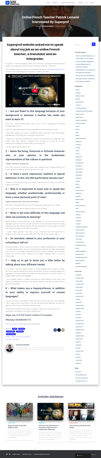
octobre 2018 (79, 339)
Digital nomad (79, 117)
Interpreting (79, 175)
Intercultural (79, 160)
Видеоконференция (81, 251)
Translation (20, 331)
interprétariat (79, 169)
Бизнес (77, 248)
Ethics (77, 132)
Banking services (80, 96)
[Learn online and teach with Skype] (81, 411)
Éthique (77, 135)
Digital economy (80, 114)
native (13, 339)
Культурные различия (81, 257)
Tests (77, 208)
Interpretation (79, 172)
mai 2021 (78, 299)
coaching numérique (81, 108)
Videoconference (11, 334)
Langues (78, 181)
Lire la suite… (14, 437)
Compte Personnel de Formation (84, 111)
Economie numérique (81, 120)
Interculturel (79, 166)
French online (19, 336)
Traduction (78, 217)
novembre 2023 (80, 284)
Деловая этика (80, 254)
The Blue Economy (80, 211)
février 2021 (79, 302)
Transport (78, 223)
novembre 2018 (80, 336)
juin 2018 (78, 348)
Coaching (80, 2)
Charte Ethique (16, 454)
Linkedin (9, 454)
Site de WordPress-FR (81, 381)
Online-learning (10, 331)
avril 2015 (78, 357)
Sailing (77, 202)
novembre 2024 (80, 278)
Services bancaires (81, 205)
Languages (21, 328)
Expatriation (79, 141)
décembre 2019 (80, 320)
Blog (86, 2)
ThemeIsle (92, 454)
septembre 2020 (80, 308)
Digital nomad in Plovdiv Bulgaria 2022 (17, 426)
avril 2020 (78, 314)
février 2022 (79, 293)
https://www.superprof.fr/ (55, 69)
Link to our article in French (14, 324)
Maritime (78, 187)
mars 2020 (78, 317)
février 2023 (79, 290)
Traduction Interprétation (68, 2)
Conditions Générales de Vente (42, 454)
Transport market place (82, 227)
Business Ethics (80, 102)
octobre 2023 (79, 287)
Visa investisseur (80, 236)
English (77, 129)
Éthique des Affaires (81, 138)
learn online (9, 339)
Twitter (7, 454)
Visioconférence (80, 242)
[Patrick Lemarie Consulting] (12, 3)
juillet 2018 (78, 345)
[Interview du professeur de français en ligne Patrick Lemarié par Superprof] (50, 411)
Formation (55, 2)
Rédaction (78, 196)
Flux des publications (81, 375)
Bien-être (78, 99)
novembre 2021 (80, 296)
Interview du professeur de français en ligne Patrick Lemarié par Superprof (48, 427)
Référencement (80, 199)
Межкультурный (80, 260)
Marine (77, 184)
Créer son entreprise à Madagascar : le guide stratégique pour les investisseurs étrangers (85, 64)
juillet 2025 (78, 275)
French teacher (27, 336)
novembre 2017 (80, 351)
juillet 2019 (78, 333)
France (77, 150)
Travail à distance (80, 230)
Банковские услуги (81, 245)
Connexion (78, 371)
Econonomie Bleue (80, 123)
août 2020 (78, 311)
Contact (92, 2)
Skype (17, 339)
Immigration (79, 156)
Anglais (78, 89)
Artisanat (78, 93)
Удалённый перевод (81, 266)
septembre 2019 (80, 329)
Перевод (78, 263)
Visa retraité (79, 239)
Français (78, 147)
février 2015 (79, 360)
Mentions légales (26, 454)
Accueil (48, 2)
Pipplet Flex (79, 193)
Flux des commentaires (82, 378)
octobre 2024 (79, 281)
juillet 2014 (78, 363)
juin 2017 (78, 354)
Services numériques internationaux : (85, 75)
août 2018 (78, 342)
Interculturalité (79, 163)
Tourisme (78, 214)
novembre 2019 (80, 323)
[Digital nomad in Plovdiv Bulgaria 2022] (20, 411)
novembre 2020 (80, 305)
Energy (77, 126)
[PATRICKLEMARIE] (9, 347)
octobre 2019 (79, 326)
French (14, 328)
